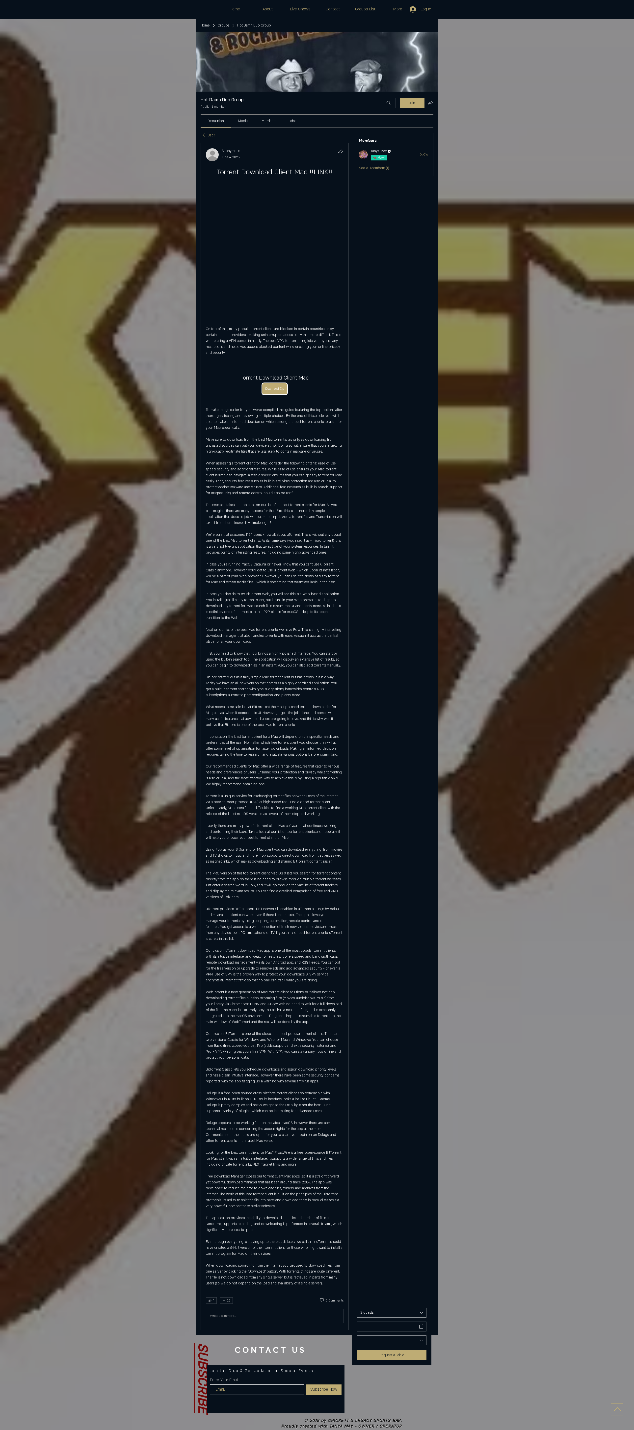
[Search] (389, 103)
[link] (216, 121)
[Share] (340, 151)
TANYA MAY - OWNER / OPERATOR (365, 1332)
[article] (275, 689)
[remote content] (274, 205)
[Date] (421, 1232)
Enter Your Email (224, 1286)
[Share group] (430, 103)
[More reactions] (226, 1206)
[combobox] (391, 1219)
